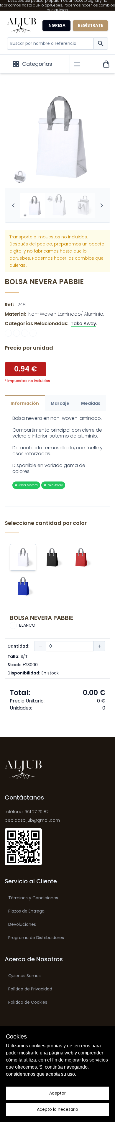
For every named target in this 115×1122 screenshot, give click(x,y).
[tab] (32, 205)
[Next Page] (101, 205)
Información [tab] (25, 403)
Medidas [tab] (90, 403)
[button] (77, 64)
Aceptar (57, 1093)
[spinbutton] (69, 646)
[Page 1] (32, 205)
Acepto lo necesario (57, 1109)
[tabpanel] (57, 452)
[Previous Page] (13, 205)
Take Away (83, 323)
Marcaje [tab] (60, 403)
